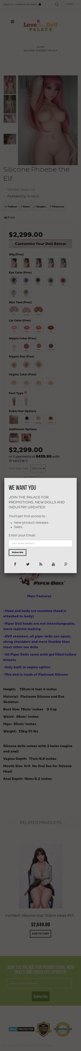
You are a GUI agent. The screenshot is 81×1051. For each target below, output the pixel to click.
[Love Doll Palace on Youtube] (53, 564)
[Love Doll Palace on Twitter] (27, 564)
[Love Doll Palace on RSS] (40, 564)
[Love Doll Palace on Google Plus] (66, 564)
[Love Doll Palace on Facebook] (15, 564)
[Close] (77, 478)
